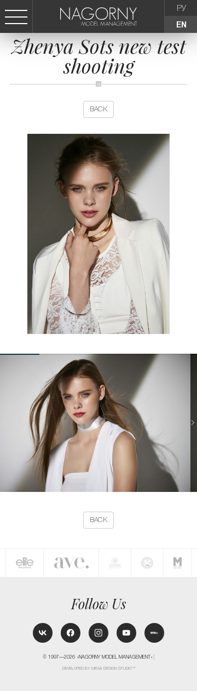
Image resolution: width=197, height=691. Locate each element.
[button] (192, 423)
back (98, 109)
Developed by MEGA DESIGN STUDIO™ (99, 668)
